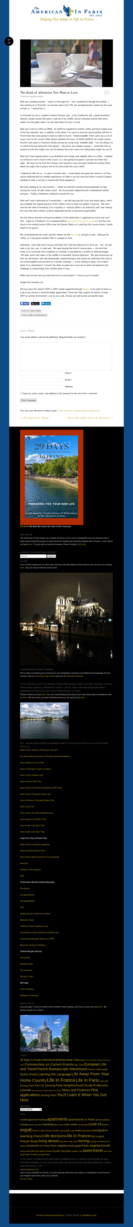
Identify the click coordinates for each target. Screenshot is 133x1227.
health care (69, 1130)
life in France (79, 1135)
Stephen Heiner (36, 96)
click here (81, 544)
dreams (105, 1124)
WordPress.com (89, 1215)
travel (98, 1150)
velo (105, 1151)
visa (110, 1151)
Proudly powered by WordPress (50, 1215)
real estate (25, 1151)
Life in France (61, 1080)
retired (42, 1151)
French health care (55, 1130)
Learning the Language (54, 1074)
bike (56, 1124)
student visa (77, 1151)
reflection (34, 1151)
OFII (22, 907)
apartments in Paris (81, 1119)
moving (83, 1141)
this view (75, 234)
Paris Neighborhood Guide (74, 1085)
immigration (100, 1130)
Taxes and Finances (75, 1090)
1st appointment (27, 895)
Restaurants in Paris (40, 1090)
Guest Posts (28, 1074)
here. (22, 568)
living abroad (49, 1141)
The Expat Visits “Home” (35, 417)
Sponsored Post (54, 1090)
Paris (31, 1085)
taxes (87, 1150)
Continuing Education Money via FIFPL (37, 939)
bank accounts (36, 1124)
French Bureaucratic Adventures (62, 1069)
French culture (39, 1130)
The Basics (25, 888)
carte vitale (70, 1124)
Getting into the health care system (35, 914)
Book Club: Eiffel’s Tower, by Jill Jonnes (90, 417)
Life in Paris (35, 311)
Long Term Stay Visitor (45, 676)
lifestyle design (29, 1141)
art (97, 1119)
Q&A (22, 876)
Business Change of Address (33, 945)
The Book (24, 526)
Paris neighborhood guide (65, 1145)
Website (69, 386)
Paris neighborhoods (95, 1145)
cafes (31, 315)
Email (68, 380)
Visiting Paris (49, 1095)
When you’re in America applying (34, 844)
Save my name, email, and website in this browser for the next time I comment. (60, 393)
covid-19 (94, 1124)
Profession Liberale (74, 676)
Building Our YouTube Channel (91, 1060)
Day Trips (79, 1064)
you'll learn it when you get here (35, 1154)
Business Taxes (27, 920)
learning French (32, 1136)
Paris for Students (45, 1085)
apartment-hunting (37, 1119)
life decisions (55, 1136)
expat (26, 1129)
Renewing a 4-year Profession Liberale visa (39, 932)
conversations (40, 315)
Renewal (24, 863)
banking (48, 1124)
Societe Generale (61, 1151)
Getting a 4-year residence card (34, 926)
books (60, 1125)
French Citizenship (98, 1069)
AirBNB (23, 1120)
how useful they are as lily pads (82, 221)
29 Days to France (31, 1059)
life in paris (97, 1136)
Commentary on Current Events (49, 1064)
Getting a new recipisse (30, 870)
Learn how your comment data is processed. (79, 410)
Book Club (72, 1059)
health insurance (83, 1130)
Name (68, 373)
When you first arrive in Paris (32, 851)
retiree (49, 1151)
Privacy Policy (26, 1179)
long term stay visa (68, 1141)
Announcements (54, 1059)
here (30, 544)
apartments (57, 1119)
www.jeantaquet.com (29, 1169)
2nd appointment (27, 901)
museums (32, 1145)
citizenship (83, 1124)
